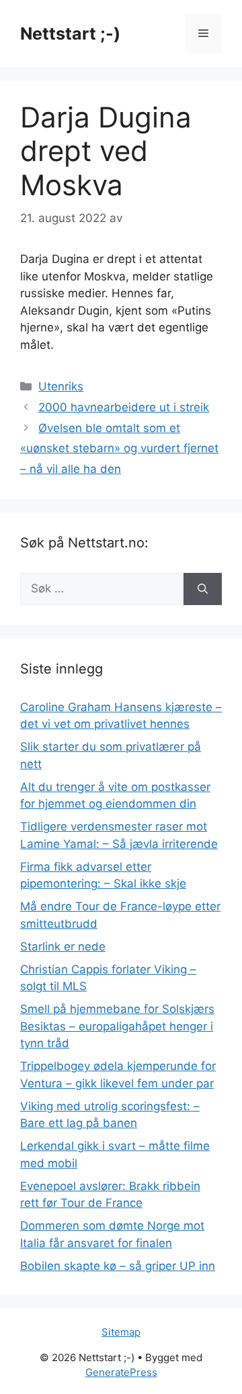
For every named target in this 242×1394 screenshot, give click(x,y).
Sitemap (121, 1332)
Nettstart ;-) (70, 33)
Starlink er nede (63, 946)
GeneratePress (121, 1372)
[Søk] (203, 589)
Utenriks (60, 386)
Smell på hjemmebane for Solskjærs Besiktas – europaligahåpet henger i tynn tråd (117, 1026)
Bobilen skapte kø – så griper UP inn (117, 1266)
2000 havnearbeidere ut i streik (123, 407)
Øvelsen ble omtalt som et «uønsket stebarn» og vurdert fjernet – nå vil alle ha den (119, 448)
